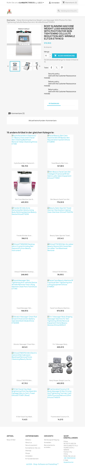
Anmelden (29, 456)
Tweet (57, 67)
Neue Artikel (11, 440)
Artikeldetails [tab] (54, 103)
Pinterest (62, 67)
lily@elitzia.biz (68, 462)
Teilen (51, 67)
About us (28, 442)
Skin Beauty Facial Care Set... (60, 199)
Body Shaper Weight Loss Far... (60, 380)
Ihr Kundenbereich (32, 459)
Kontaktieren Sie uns (32, 448)
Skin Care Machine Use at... (24, 199)
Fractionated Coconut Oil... (60, 417)
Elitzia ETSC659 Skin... (60, 272)
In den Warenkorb (64, 55)
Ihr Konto (48, 436)
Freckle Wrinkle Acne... (25, 236)
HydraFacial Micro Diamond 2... (24, 163)
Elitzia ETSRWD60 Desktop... (25, 272)
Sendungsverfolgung (51, 440)
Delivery (28, 440)
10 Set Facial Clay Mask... (24, 417)
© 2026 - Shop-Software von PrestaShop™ (42, 464)
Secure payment (31, 445)
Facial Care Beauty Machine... (60, 308)
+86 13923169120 (69, 458)
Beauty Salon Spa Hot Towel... (60, 236)
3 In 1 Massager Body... (60, 344)
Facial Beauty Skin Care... (60, 163)
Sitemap (28, 451)
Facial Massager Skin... (24, 308)
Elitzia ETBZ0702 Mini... (25, 380)
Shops (27, 453)
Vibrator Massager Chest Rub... (24, 344)
